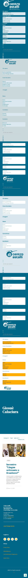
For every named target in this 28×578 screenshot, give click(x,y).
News (8, 460)
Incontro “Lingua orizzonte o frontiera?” (12, 469)
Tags (11, 438)
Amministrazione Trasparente (10, 554)
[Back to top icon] (23, 574)
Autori (17, 438)
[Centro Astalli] (12, 9)
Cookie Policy (6, 558)
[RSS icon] (14, 572)
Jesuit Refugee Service (9, 526)
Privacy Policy (7, 547)
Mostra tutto (21, 439)
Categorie (6, 438)
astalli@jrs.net (10, 517)
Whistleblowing (7, 551)
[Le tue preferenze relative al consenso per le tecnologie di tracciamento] (25, 575)
